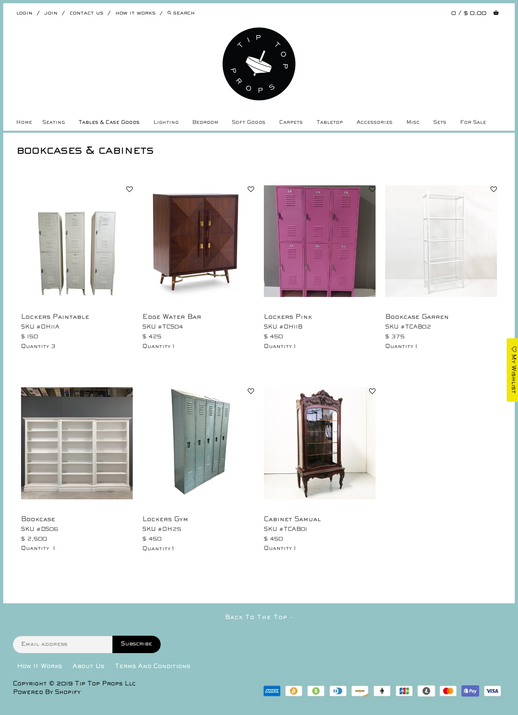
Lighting (165, 122)
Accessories (375, 122)
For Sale (473, 122)
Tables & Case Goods (109, 122)
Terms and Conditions (152, 666)
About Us (88, 666)
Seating (53, 122)
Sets (439, 122)
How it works (135, 13)
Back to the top (257, 617)
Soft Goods (248, 122)
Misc (413, 122)
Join (51, 13)
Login (24, 13)
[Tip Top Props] (259, 34)
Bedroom (205, 122)
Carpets (291, 122)
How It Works (39, 666)
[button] (129, 190)
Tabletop (329, 122)
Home (24, 122)
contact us (86, 13)
